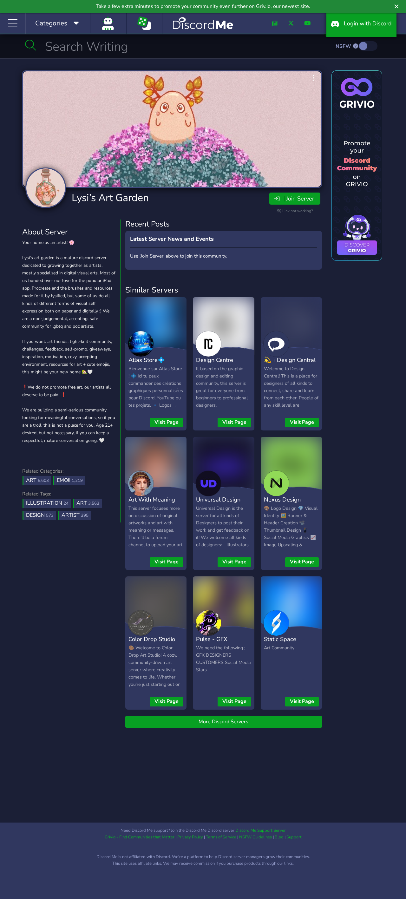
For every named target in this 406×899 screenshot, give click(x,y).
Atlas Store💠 (146, 360)
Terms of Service (221, 837)
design (40, 515)
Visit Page (166, 422)
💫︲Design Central (290, 360)
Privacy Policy (190, 837)
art (87, 503)
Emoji (70, 480)
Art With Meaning (151, 499)
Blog (279, 837)
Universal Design (218, 499)
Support (294, 837)
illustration (47, 503)
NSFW (344, 46)
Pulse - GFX (211, 639)
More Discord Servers (223, 721)
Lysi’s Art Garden (110, 198)
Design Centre (214, 360)
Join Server (300, 198)
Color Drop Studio (151, 639)
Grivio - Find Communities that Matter (139, 837)
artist (75, 515)
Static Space (280, 639)
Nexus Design (282, 499)
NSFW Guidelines (255, 837)
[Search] (30, 45)
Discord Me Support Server (260, 830)
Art (37, 480)
